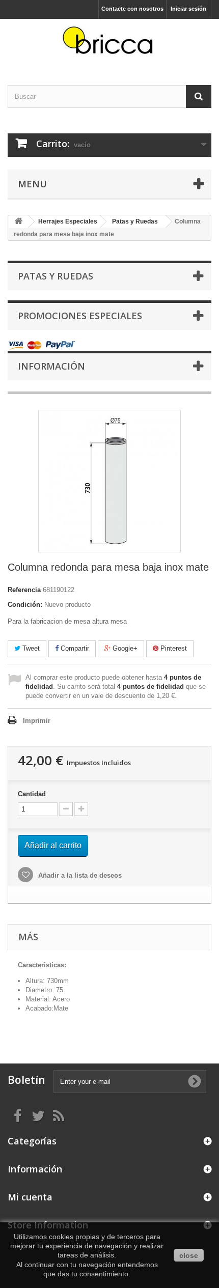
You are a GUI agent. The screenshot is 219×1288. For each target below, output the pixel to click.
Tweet (30, 648)
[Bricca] (109, 43)
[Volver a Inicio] (18, 221)
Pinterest (172, 648)
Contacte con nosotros (132, 9)
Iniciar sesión (188, 9)
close (188, 1255)
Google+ (124, 648)
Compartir (74, 648)
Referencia (24, 590)
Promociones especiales (80, 316)
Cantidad (32, 794)
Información (51, 366)
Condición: (25, 604)
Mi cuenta (30, 1197)
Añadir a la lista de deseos (79, 875)
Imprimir (36, 720)
